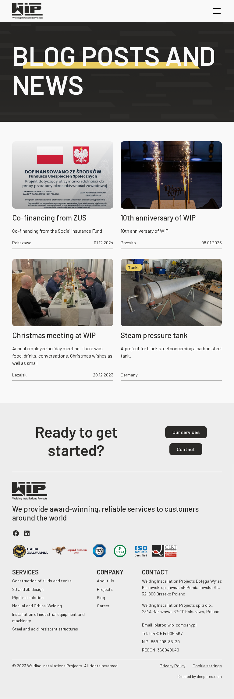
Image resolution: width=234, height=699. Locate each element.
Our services (186, 432)
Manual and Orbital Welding (37, 605)
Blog (101, 597)
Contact (186, 449)
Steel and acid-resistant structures (45, 628)
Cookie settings (207, 665)
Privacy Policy (172, 665)
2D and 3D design (28, 589)
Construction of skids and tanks (42, 580)
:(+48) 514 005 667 (165, 633)
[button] (216, 11)
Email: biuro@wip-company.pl (169, 624)
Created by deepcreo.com (199, 676)
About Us (105, 580)
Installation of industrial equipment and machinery (48, 617)
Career (103, 605)
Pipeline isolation (28, 597)
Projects (105, 589)
